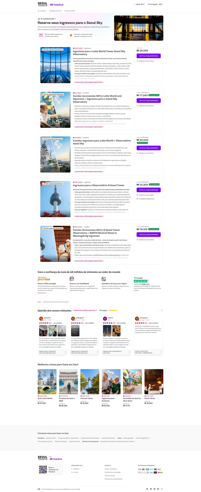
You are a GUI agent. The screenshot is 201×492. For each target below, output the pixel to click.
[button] (43, 330)
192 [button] (79, 93)
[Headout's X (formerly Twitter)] (162, 489)
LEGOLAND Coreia (108, 438)
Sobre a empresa (111, 469)
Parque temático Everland (90, 438)
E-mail (75, 472)
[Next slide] (67, 65)
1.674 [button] (80, 182)
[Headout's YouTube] (154, 489)
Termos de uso (110, 475)
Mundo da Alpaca (61, 441)
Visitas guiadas (128, 438)
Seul (39, 302)
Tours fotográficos (142, 438)
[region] (55, 65)
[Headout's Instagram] (151, 489)
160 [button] (79, 137)
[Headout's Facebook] (158, 489)
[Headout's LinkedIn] (147, 489)
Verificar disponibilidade (148, 56)
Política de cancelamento (113, 479)
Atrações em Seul (55, 11)
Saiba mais (41, 293)
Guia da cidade (70, 11)
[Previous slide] (43, 65)
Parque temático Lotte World (68, 438)
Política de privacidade (113, 472)
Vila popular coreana (45, 441)
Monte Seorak (75, 441)
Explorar (43, 11)
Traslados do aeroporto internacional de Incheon (117, 441)
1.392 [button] (80, 48)
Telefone (76, 469)
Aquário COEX (51, 438)
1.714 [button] (80, 227)
